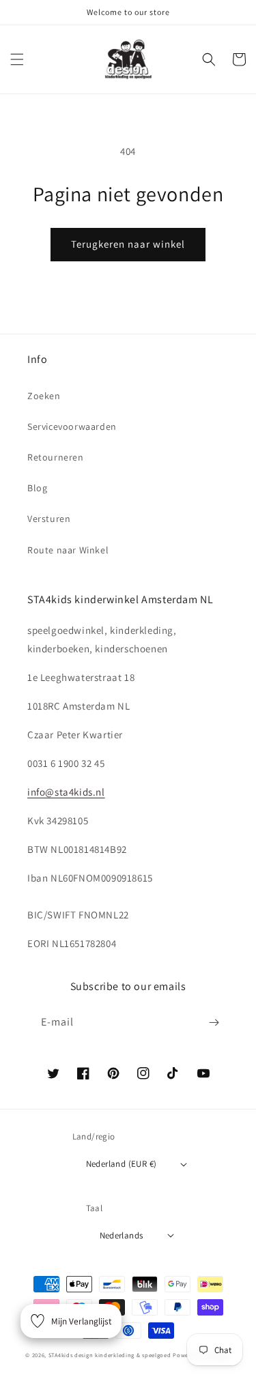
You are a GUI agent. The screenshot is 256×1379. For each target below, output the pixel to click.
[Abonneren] (214, 1022)
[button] (17, 59)
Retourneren (55, 457)
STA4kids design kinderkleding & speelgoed (109, 1355)
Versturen (48, 518)
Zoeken (44, 396)
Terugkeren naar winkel (128, 243)
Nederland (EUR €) (121, 1164)
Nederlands (121, 1235)
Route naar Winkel (68, 550)
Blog (37, 488)
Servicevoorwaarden (72, 426)
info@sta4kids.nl (66, 791)
